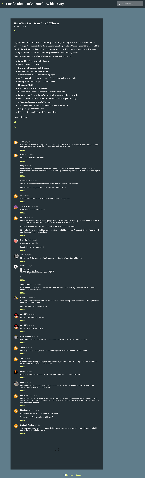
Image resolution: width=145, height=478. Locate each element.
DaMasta (23, 297)
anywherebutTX (27, 284)
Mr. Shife (24, 314)
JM (21, 358)
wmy (22, 166)
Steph (22, 347)
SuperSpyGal (25, 240)
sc (21, 195)
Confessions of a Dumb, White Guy (35, 4)
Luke (22, 382)
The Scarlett (25, 206)
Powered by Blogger (74, 475)
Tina (22, 142)
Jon (21, 255)
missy (22, 371)
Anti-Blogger (25, 336)
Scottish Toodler (27, 425)
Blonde (23, 217)
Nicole (23, 155)
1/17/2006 (29, 371)
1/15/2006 (28, 141)
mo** (22, 266)
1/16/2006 (28, 165)
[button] (15, 30)
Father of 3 (24, 395)
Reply (22, 150)
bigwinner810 (25, 410)
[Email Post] (15, 122)
